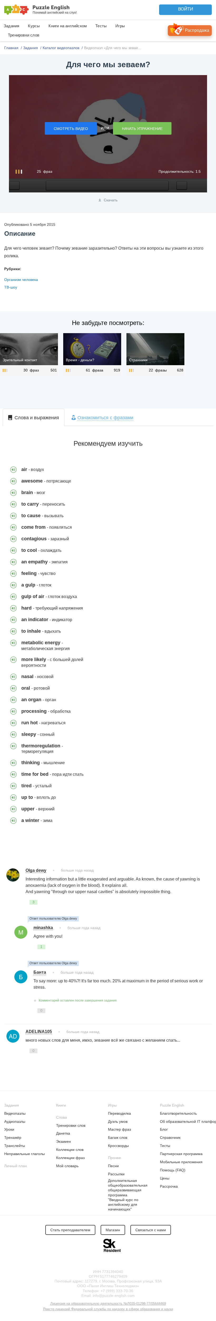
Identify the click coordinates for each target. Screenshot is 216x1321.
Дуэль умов (117, 1121)
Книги (61, 1105)
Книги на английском (67, 26)
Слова (61, 1117)
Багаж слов (117, 1137)
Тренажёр (12, 1137)
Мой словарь (67, 1166)
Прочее (114, 1158)
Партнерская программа (181, 1154)
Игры (120, 26)
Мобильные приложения (181, 1162)
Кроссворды (118, 1146)
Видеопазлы (15, 1113)
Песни (113, 1166)
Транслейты (14, 1146)
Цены (164, 1178)
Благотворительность (178, 1113)
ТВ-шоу (10, 287)
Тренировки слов (23, 35)
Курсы (34, 26)
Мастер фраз (119, 1129)
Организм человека (21, 279)
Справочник (170, 1137)
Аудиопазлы (14, 1121)
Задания (11, 26)
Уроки (9, 1129)
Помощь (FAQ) (172, 1170)
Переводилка (119, 1113)
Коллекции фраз (70, 1158)
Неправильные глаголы (24, 1154)
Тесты (101, 26)
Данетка (63, 1133)
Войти (185, 9)
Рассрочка (169, 1186)
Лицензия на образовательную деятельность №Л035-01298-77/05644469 (108, 1304)
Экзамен (63, 1141)
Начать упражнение (142, 129)
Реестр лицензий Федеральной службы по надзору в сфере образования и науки (108, 1309)
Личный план (15, 1166)
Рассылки (116, 1174)
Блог (164, 1129)
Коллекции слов (70, 1149)
